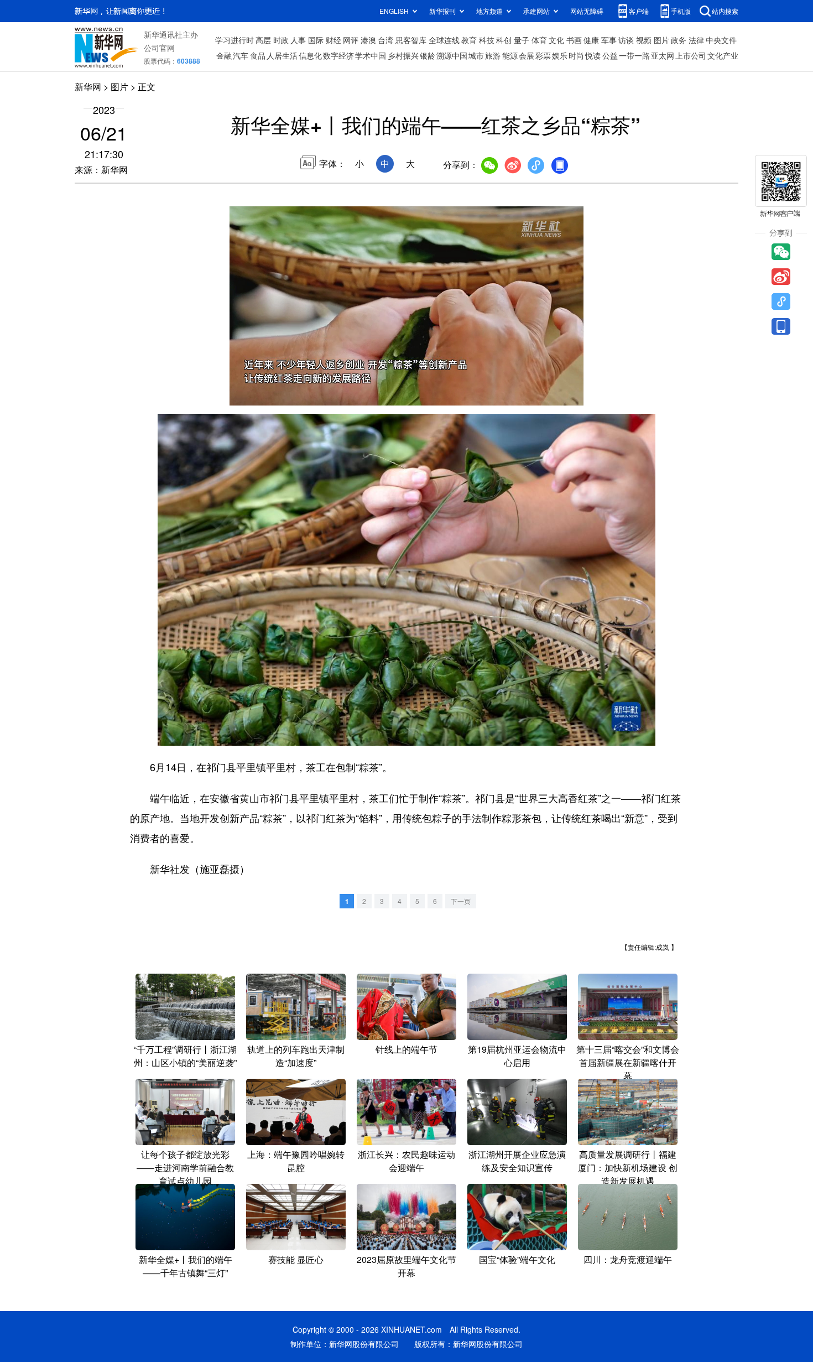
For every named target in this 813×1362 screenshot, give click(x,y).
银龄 (427, 55)
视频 (644, 39)
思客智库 (410, 39)
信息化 (310, 55)
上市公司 (690, 55)
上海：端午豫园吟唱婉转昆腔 (296, 1161)
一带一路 (634, 55)
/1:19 (277, 394)
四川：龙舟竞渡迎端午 (627, 1259)
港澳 (368, 39)
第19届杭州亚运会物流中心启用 (517, 1056)
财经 (333, 39)
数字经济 (338, 55)
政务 (678, 39)
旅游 (493, 55)
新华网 (88, 86)
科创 (504, 39)
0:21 (260, 394)
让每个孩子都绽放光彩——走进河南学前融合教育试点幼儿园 (185, 1167)
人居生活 (282, 55)
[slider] (543, 394)
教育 (469, 39)
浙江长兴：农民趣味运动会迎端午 (406, 1161)
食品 (257, 55)
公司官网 (159, 47)
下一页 (461, 901)
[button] (238, 393)
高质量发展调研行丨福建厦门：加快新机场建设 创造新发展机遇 (628, 1167)
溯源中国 (451, 55)
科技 (486, 39)
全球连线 (444, 39)
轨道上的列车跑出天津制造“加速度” (296, 1056)
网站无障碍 (586, 10)
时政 (281, 39)
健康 (591, 39)
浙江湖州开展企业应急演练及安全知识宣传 (517, 1161)
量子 (521, 39)
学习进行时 (234, 39)
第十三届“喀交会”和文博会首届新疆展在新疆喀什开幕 (627, 1062)
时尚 (576, 55)
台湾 (385, 39)
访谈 (626, 39)
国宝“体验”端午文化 (517, 1259)
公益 (610, 55)
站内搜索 (725, 10)
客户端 (639, 10)
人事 (298, 39)
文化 (556, 39)
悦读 (593, 55)
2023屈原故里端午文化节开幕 (406, 1266)
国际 (316, 39)
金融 (224, 55)
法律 (696, 39)
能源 (510, 55)
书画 (574, 39)
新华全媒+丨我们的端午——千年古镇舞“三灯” (185, 1266)
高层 (263, 39)
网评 (350, 39)
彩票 (543, 55)
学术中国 (370, 55)
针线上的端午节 (406, 1049)
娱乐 (559, 55)
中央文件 (721, 39)
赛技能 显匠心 (296, 1259)
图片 (661, 39)
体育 (539, 39)
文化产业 (722, 55)
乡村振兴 (403, 55)
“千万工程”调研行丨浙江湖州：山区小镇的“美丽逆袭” (185, 1056)
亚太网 (662, 55)
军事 (609, 39)
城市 (476, 55)
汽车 (240, 55)
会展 (526, 55)
